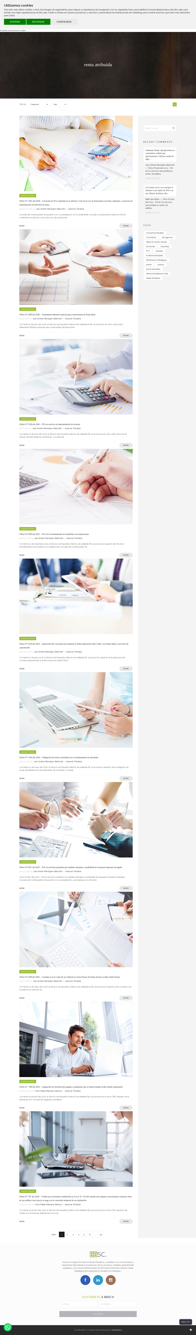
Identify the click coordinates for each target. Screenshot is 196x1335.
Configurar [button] (64, 21)
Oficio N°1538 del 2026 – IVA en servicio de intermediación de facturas (49, 424)
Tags (55, 104)
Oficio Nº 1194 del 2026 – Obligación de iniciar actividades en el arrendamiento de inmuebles (58, 757)
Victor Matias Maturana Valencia (48, 1091)
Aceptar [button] (15, 21)
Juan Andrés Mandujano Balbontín (50, 209)
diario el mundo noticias (156, 242)
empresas (165, 246)
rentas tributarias (153, 278)
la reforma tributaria (154, 255)
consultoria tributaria (155, 233)
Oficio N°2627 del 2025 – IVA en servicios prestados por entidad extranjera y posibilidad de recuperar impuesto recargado (70, 867)
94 (101, 1235)
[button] (8, 1327)
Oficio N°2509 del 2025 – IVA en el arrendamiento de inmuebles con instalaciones (54, 534)
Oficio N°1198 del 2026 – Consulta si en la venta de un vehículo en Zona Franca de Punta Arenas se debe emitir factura (69, 977)
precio (149, 265)
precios (161, 265)
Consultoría (151, 237)
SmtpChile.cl (117, 1330)
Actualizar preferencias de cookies (13, 30)
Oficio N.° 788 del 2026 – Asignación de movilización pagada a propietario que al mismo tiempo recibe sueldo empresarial (71, 1087)
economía (150, 246)
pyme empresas (153, 269)
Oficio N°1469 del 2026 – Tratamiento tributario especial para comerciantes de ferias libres (57, 314)
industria (159, 251)
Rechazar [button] (38, 21)
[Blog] (175, 104)
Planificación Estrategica (156, 260)
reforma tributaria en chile (157, 274)
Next (54, 1235)
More (22, 226)
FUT (148, 251)
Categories (35, 104)
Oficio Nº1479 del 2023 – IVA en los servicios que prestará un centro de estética (159, 171)
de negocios (167, 237)
